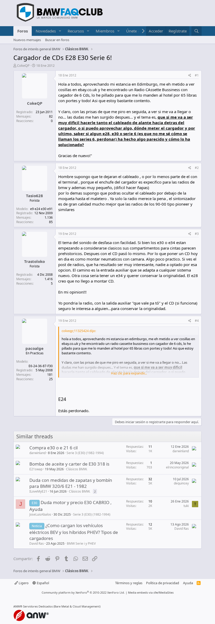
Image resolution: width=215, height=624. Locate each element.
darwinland (37, 453)
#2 (197, 167)
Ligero (23, 583)
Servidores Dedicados (38, 606)
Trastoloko (34, 261)
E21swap (35, 469)
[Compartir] (189, 76)
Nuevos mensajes (27, 39)
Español (42, 583)
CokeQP (23, 65)
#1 (197, 75)
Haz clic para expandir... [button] (129, 373)
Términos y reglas (128, 583)
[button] (60, 31)
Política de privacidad (162, 583)
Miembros (105, 31)
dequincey (181, 483)
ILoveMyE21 (38, 491)
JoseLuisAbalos (40, 514)
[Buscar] (196, 31)
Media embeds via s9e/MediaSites (151, 592)
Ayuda (188, 583)
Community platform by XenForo (83, 592)
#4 (197, 320)
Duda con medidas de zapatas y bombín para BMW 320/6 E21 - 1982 (70, 483)
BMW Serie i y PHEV (81, 543)
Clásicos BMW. (76, 469)
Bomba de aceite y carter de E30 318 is (69, 464)
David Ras (36, 543)
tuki (186, 506)
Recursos (76, 31)
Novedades (46, 31)
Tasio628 (34, 195)
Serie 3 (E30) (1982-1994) (85, 453)
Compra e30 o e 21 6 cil (53, 448)
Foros (22, 31)
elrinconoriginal (177, 467)
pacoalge (34, 348)
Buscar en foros (57, 39)
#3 (197, 233)
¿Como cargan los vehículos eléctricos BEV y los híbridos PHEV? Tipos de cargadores (73, 532)
